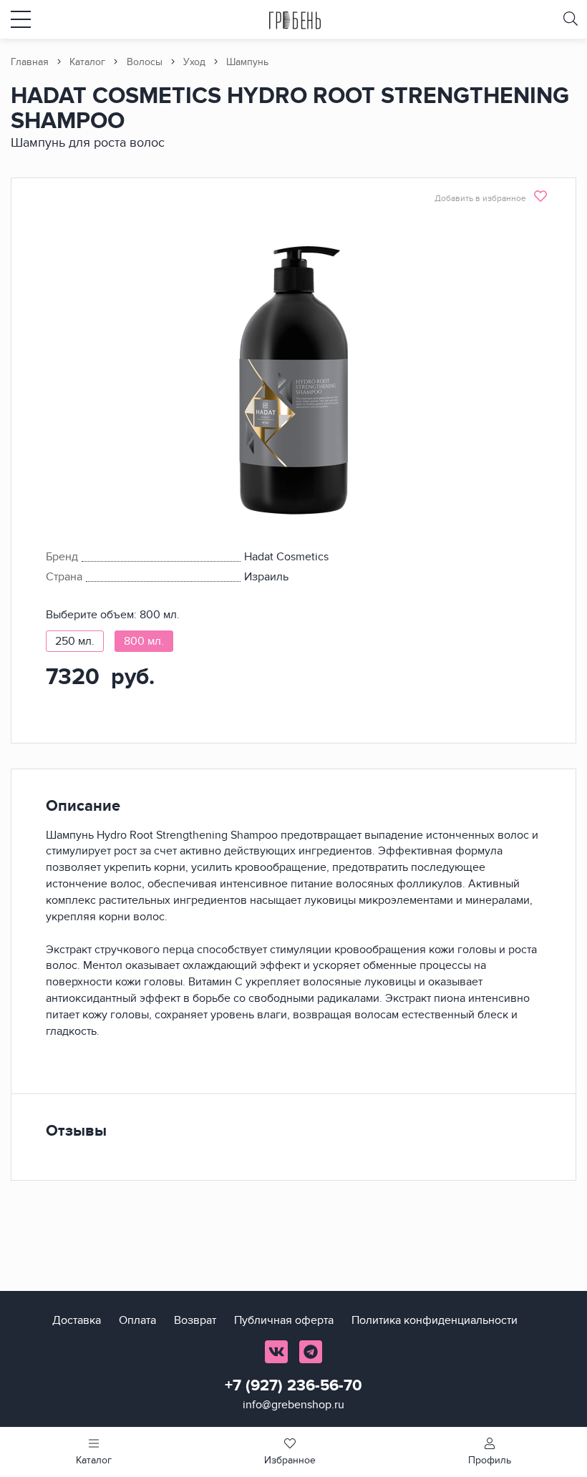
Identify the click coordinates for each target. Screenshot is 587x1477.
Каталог (87, 62)
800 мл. (144, 641)
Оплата (137, 1320)
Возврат (195, 1320)
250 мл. (74, 641)
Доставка (76, 1320)
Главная (30, 62)
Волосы (144, 62)
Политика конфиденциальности (434, 1320)
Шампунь (247, 62)
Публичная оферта (284, 1320)
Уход (194, 62)
